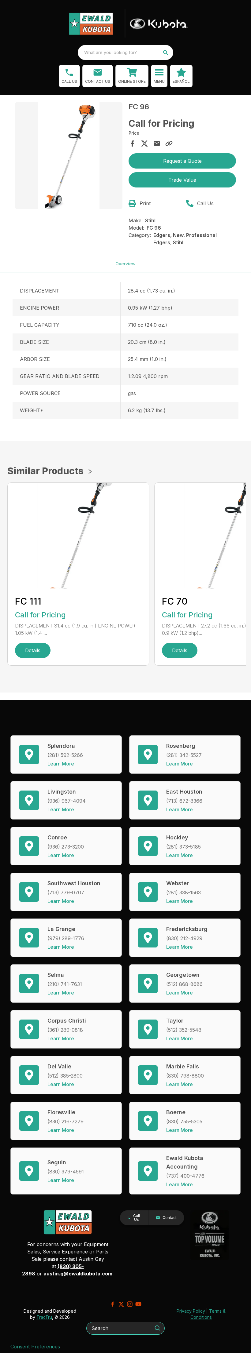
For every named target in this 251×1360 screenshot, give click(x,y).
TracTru (44, 1317)
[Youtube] (138, 1304)
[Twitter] (121, 1304)
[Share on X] (144, 143)
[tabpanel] (68, 156)
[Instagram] (130, 1304)
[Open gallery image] (68, 155)
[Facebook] (113, 1304)
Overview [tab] (125, 263)
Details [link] (32, 650)
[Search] (157, 1328)
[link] (131, 76)
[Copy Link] (169, 143)
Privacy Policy (191, 1311)
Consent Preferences (35, 1347)
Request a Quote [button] (182, 161)
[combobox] (125, 52)
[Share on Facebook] (132, 143)
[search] (166, 52)
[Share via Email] (156, 143)
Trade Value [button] (182, 180)
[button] (69, 76)
